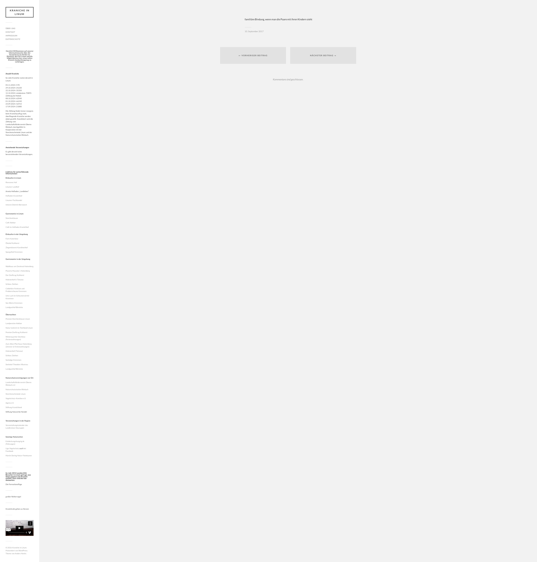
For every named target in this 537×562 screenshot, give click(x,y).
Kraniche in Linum (20, 12)
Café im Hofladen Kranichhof (17, 227)
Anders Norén (20, 553)
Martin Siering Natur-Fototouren (19, 455)
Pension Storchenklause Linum (18, 319)
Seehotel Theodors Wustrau (17, 364)
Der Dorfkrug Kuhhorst (15, 275)
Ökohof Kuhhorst (12, 243)
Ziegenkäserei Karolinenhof (17, 247)
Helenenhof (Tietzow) (14, 351)
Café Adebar (11, 222)
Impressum (11, 36)
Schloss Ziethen (12, 284)
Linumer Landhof (12, 187)
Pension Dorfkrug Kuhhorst (16, 332)
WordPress (22, 550)
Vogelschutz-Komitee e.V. (16, 398)
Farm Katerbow (12, 239)
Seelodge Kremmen (13, 360)
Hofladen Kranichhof (14, 196)
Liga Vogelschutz (12, 448)
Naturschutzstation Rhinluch (17, 389)
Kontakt (10, 32)
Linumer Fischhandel (14, 200)
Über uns (10, 28)
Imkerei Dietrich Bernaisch (16, 205)
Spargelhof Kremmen (14, 252)
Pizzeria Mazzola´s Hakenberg (18, 271)
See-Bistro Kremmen (14, 303)
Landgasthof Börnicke (14, 307)
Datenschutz (13, 39)
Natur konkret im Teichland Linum (19, 328)
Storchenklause (12, 218)
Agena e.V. (10, 403)
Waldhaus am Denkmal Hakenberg (19, 266)
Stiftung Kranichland (14, 407)
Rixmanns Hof (11, 182)
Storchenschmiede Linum (16, 394)
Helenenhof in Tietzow (14, 279)
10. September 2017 (254, 31)
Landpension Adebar (14, 323)
